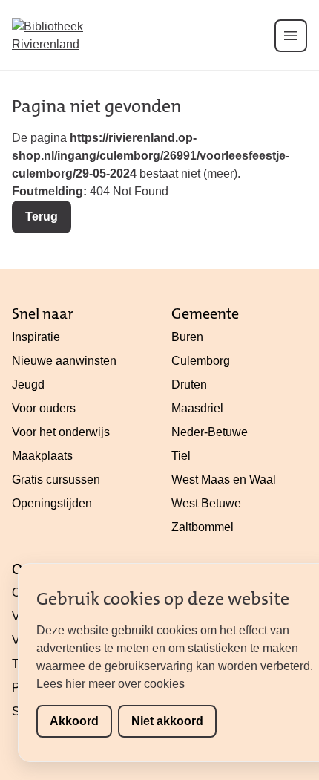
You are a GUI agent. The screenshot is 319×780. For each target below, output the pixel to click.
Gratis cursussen (56, 479)
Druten (189, 384)
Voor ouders (44, 408)
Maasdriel (197, 408)
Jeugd (28, 384)
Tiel (181, 455)
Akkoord (74, 721)
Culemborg (200, 360)
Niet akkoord (167, 721)
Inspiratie (36, 337)
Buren (187, 337)
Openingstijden (52, 503)
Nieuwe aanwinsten (64, 360)
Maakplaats (42, 455)
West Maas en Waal (223, 479)
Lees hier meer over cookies (110, 683)
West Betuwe (206, 503)
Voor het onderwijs (61, 432)
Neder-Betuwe (209, 432)
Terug (41, 216)
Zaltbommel (202, 527)
